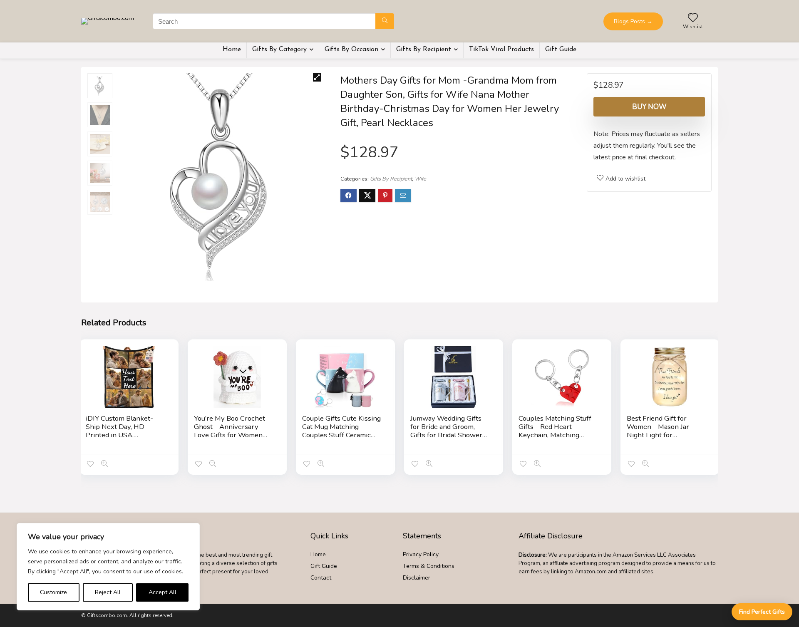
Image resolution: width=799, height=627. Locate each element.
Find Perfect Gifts (762, 612)
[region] (108, 566)
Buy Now (649, 107)
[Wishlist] (693, 18)
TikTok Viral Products (501, 49)
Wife (420, 179)
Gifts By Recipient (423, 49)
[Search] (384, 21)
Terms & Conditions (428, 566)
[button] (317, 77)
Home (232, 49)
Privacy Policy (421, 554)
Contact (320, 578)
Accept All (162, 592)
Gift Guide (560, 49)
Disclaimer (416, 578)
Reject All (108, 592)
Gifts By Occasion (351, 49)
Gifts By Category (279, 49)
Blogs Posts (633, 21)
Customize (53, 592)
